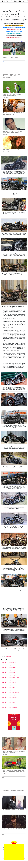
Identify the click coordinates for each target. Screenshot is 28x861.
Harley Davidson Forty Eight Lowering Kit (10, 700)
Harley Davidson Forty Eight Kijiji (8, 687)
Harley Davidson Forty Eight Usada (9, 685)
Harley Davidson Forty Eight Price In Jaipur (10, 677)
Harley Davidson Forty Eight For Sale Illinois (11, 690)
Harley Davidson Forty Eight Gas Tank (9, 705)
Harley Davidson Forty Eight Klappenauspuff (11, 667)
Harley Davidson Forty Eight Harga (9, 682)
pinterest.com (8, 656)
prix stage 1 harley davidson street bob (14, 37)
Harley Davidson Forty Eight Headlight (9, 697)
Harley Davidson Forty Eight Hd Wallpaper (10, 692)
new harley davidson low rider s (14, 29)
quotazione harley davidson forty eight (14, 35)
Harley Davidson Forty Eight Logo (8, 675)
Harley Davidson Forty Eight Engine (9, 670)
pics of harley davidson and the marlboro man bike (14, 27)
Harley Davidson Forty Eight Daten (9, 662)
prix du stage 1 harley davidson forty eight (14, 25)
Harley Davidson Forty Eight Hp (8, 702)
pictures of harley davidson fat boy (14, 33)
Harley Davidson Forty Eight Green (9, 680)
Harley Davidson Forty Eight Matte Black (10, 707)
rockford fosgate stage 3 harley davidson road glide (14, 23)
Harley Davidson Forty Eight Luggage (9, 695)
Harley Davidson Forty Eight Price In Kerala (10, 665)
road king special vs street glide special (14, 31)
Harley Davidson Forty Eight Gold (8, 672)
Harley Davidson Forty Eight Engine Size (10, 710)
